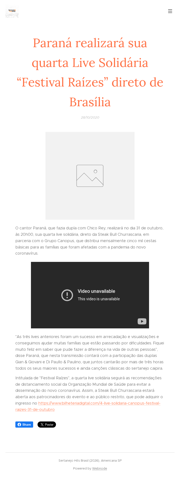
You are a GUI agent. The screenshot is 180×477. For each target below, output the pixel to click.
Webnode (99, 468)
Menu (170, 11)
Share (26, 424)
